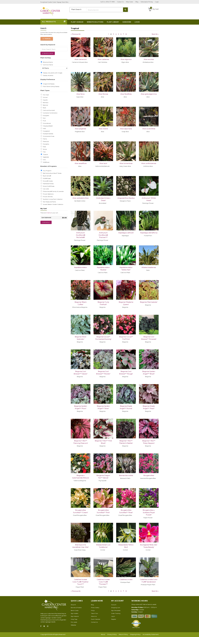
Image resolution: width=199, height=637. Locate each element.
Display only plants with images (52, 73)
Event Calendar (95, 619)
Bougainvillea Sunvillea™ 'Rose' (126, 511)
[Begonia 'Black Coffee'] (80, 290)
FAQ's (93, 610)
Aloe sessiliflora (80, 163)
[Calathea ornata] (126, 567)
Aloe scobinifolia (148, 129)
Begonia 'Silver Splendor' (80, 338)
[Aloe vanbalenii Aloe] (80, 186)
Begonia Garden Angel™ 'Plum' (80, 407)
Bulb (44, 107)
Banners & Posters (76, 607)
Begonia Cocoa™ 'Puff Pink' (126, 338)
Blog (92, 604)
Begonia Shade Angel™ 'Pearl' (149, 407)
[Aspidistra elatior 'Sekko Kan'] (126, 255)
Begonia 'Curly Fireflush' (103, 303)
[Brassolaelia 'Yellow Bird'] (126, 532)
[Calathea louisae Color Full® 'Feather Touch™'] (80, 567)
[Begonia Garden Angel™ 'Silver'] (103, 394)
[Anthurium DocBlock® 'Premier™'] (103, 220)
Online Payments (136, 627)
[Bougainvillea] (149, 463)
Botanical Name (47, 62)
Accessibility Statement (151, 634)
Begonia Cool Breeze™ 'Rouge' (126, 372)
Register (113, 619)
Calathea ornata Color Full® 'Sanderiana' (148, 580)
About (103, 634)
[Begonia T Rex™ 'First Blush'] (103, 428)
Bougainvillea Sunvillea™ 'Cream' (80, 511)
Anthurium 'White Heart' (149, 199)
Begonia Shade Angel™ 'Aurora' (126, 407)
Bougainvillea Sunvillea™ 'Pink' (103, 511)
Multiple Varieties (47, 133)
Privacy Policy (112, 634)
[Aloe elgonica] (126, 47)
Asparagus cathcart (126, 233)
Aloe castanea (103, 59)
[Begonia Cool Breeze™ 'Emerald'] (149, 324)
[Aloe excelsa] (149, 47)
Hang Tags (74, 619)
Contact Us (94, 622)
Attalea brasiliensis (149, 267)
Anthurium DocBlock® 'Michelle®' (80, 235)
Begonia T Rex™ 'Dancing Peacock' (80, 442)
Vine (44, 159)
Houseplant (46, 131)
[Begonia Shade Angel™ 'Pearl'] (149, 394)
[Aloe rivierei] (103, 116)
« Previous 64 (75, 34)
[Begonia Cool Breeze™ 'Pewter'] (103, 359)
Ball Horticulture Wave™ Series (51, 173)
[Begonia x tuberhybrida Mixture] (80, 463)
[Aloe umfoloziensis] (149, 151)
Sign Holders (74, 613)
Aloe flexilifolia (126, 94)
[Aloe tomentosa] (126, 151)
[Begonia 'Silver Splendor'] (80, 324)
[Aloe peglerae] (80, 116)
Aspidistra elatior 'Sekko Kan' (126, 268)
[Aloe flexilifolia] (126, 82)
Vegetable (45, 157)
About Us (94, 616)
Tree (44, 152)
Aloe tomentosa (126, 163)
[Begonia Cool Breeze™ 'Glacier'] (80, 359)
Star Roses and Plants (49, 201)
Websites (73, 625)
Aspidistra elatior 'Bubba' (103, 268)
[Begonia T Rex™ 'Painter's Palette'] (126, 428)
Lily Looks (45, 188)
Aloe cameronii (81, 59)
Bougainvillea (148, 475)
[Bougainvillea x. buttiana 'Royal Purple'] (149, 498)
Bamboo (45, 102)
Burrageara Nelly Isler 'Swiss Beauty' (148, 546)
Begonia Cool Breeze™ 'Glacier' (80, 372)
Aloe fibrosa (103, 94)
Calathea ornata (126, 579)
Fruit (44, 120)
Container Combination (49, 113)
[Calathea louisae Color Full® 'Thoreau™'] (103, 567)
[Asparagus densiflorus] (149, 220)
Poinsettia (45, 144)
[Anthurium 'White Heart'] (149, 186)
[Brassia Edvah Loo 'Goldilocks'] (103, 532)
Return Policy (123, 634)
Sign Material (75, 616)
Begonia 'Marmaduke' (148, 302)
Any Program (46, 170)
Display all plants (47, 75)
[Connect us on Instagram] (48, 626)
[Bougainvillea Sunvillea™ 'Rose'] (126, 498)
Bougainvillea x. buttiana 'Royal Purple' (149, 512)
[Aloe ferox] (80, 82)
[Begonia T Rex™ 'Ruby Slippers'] (149, 428)
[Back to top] (196, 633)
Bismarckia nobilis (126, 475)
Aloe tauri (103, 163)
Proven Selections (47, 194)
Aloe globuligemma (149, 94)
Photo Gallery (95, 607)
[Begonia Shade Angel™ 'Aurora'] (126, 394)
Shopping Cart (115, 607)
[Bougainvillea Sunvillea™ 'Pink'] (103, 498)
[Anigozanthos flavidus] (126, 186)
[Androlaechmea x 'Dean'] (103, 186)
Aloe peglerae (80, 129)
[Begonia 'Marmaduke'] (149, 290)
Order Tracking (115, 613)
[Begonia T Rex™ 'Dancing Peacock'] (80, 428)
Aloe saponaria (126, 129)
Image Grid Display (48, 84)
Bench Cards (74, 610)
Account (113, 604)
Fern (44, 118)
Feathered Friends (47, 183)
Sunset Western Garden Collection (52, 204)
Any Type (45, 94)
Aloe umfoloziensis (148, 163)
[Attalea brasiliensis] (149, 255)
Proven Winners (47, 196)
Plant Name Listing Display (50, 86)
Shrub (44, 149)
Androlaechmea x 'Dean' (103, 199)
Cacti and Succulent (48, 110)
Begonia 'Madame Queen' (126, 303)
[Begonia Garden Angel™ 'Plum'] (80, 394)
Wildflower (45, 162)
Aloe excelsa (149, 59)
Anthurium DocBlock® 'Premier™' (103, 235)
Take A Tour (94, 613)
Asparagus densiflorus (148, 233)
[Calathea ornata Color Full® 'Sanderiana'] (149, 567)
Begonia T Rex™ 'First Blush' (103, 442)
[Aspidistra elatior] (80, 255)
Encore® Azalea (47, 181)
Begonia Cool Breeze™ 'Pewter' (103, 372)
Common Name (47, 64)
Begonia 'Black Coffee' (80, 303)
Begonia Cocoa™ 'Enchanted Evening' (103, 338)
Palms (44, 139)
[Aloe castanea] (103, 47)
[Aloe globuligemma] (149, 82)
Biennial (45, 105)
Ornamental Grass (48, 136)
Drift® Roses (46, 178)
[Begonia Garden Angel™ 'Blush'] (149, 359)
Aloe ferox (80, 94)
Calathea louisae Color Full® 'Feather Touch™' (81, 581)
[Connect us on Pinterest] (45, 626)
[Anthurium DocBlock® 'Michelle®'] (80, 220)
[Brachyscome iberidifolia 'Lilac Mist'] (80, 532)
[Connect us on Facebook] (41, 626)
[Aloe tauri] (103, 151)
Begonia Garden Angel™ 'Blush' (148, 372)
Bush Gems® (46, 175)
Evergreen (45, 115)
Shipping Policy (135, 634)
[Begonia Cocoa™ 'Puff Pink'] (126, 324)
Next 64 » (155, 34)
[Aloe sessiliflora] (80, 151)
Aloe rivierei (103, 129)
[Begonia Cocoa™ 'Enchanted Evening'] (103, 324)
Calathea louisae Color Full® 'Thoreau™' (103, 581)
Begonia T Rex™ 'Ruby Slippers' (148, 442)
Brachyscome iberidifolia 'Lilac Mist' (80, 546)
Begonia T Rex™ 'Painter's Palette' (126, 442)
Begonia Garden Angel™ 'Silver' (103, 407)
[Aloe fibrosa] (103, 82)
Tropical (47, 38)
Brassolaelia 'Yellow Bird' (125, 546)
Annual (44, 97)
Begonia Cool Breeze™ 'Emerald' (148, 338)
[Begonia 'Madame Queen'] (126, 290)
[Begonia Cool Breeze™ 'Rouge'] (126, 359)
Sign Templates (115, 610)
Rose (44, 146)
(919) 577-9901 (110, 2)
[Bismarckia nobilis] (126, 463)
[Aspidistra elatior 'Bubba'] (103, 255)
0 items (48, 213)
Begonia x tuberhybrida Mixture (80, 476)
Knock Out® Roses (48, 186)
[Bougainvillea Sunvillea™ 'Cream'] (80, 498)
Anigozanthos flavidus (126, 198)
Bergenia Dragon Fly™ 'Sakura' (103, 476)
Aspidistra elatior (80, 267)
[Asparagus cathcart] (126, 220)
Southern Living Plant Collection (52, 199)
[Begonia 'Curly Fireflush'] (103, 290)
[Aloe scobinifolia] (149, 116)
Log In (113, 616)
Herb (44, 128)
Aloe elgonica (126, 59)
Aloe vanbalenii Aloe (81, 198)
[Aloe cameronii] (80, 47)
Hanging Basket (47, 126)
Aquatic (45, 100)
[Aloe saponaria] (126, 116)
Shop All (73, 604)
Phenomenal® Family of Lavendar (53, 191)
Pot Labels (74, 622)
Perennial (45, 141)
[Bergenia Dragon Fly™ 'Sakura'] (103, 463)
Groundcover (46, 123)
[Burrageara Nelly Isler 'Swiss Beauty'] (149, 532)
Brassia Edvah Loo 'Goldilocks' (103, 546)
